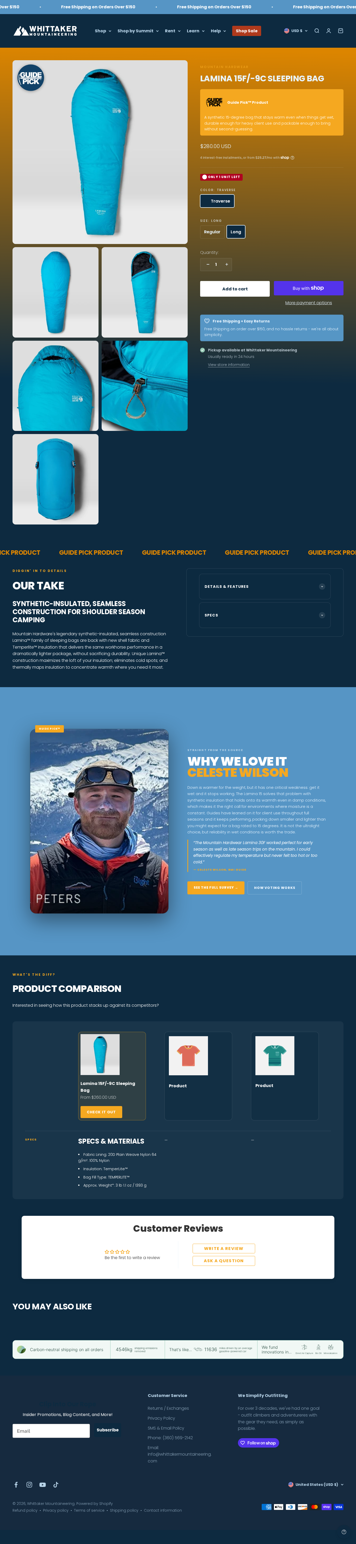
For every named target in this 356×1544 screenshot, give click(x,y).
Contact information (163, 1510)
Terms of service (89, 1510)
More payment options (308, 303)
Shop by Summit (136, 31)
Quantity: (209, 252)
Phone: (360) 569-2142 (170, 1438)
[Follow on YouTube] (42, 1484)
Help (216, 31)
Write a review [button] (224, 1249)
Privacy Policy (161, 1418)
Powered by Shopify (94, 1503)
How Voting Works (274, 888)
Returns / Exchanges (168, 1408)
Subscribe (108, 1430)
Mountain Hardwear (224, 67)
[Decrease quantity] (206, 264)
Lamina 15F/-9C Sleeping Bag (108, 1087)
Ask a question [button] (224, 1261)
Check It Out (101, 1112)
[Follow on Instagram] (29, 1484)
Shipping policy (124, 1510)
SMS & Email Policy (166, 1428)
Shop (100, 31)
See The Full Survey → (216, 887)
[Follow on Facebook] (16, 1484)
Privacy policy (56, 1510)
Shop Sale (246, 31)
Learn (193, 31)
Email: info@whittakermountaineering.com (180, 1454)
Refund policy (25, 1510)
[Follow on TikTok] (55, 1484)
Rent (170, 31)
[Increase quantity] (225, 264)
